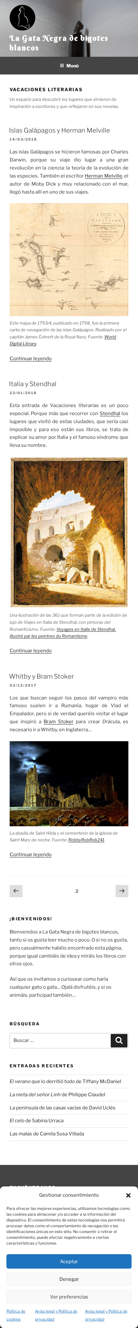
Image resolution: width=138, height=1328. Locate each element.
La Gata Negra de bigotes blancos (59, 42)
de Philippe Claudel (57, 1095)
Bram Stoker (58, 722)
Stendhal (110, 413)
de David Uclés (63, 1108)
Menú (72, 65)
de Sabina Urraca (37, 1121)
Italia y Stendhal (32, 384)
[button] (128, 1195)
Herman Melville (103, 176)
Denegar (69, 1279)
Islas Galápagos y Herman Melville (59, 130)
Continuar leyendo (31, 358)
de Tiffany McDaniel (65, 1081)
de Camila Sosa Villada (47, 1134)
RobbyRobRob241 (86, 839)
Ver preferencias (69, 1297)
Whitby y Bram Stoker (41, 676)
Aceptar (69, 1261)
